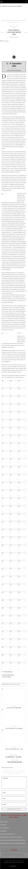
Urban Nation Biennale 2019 (14, 761)
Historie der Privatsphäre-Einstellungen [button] (13, 840)
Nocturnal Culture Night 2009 (14, 707)
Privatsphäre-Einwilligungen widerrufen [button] (13, 843)
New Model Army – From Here (13, 756)
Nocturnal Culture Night (8, 674)
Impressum (4, 831)
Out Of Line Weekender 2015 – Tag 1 (14, 749)
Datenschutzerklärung (8, 834)
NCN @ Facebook (6, 676)
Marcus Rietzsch (15, 37)
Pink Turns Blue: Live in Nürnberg (14, 728)
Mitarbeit (3, 824)
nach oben (13, 866)
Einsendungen (5, 828)
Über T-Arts (4, 821)
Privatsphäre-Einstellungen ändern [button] (11, 837)
